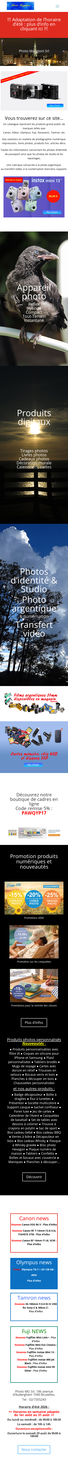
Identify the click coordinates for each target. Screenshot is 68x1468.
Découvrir (34, 1176)
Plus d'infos (34, 1022)
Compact (34, 312)
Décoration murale (34, 463)
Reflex (34, 304)
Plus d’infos (50, 1224)
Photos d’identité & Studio (34, 580)
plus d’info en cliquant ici (37, 26)
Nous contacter (34, 1449)
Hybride (34, 308)
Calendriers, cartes (34, 467)
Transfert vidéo (34, 629)
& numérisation (34, 616)
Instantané (34, 320)
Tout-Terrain (34, 316)
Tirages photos (34, 450)
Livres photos (34, 455)
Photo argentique (34, 603)
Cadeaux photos (34, 459)
